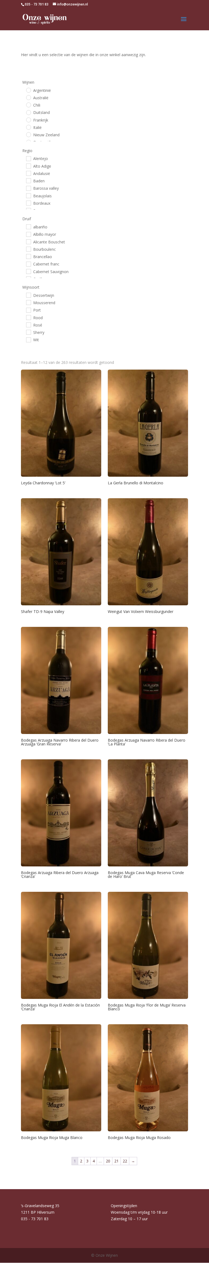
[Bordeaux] (28, 203)
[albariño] (28, 226)
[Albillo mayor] (28, 234)
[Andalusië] (28, 173)
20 (108, 1161)
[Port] (28, 310)
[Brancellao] (28, 256)
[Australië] (28, 97)
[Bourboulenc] (28, 249)
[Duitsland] (28, 112)
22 (125, 1161)
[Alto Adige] (28, 166)
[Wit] (28, 339)
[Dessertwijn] (28, 295)
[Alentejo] (28, 158)
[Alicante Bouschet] (28, 241)
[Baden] (28, 180)
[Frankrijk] (28, 119)
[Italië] (28, 127)
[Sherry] (28, 332)
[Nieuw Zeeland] (28, 134)
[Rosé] (28, 324)
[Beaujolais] (28, 195)
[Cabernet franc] (28, 264)
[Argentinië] (28, 90)
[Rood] (28, 317)
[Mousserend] (28, 302)
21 (116, 1161)
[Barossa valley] (28, 188)
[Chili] (28, 104)
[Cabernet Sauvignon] (28, 271)
